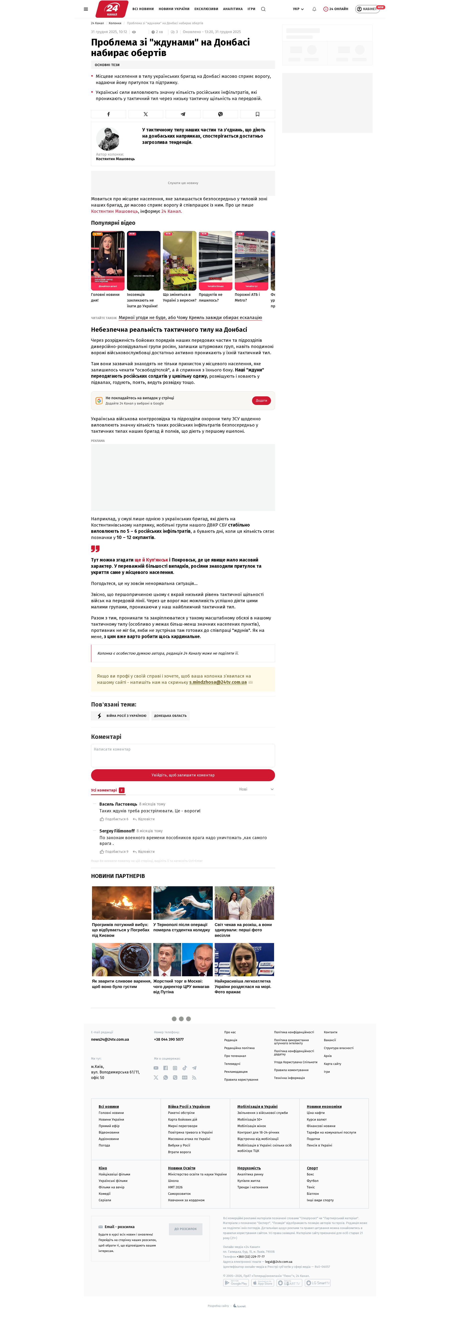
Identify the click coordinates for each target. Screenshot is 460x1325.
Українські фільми (113, 1181)
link (156, 1068)
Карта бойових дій (182, 1119)
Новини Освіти (181, 1168)
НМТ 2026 (175, 1187)
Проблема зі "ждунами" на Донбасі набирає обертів (165, 23)
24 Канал (98, 23)
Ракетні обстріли (181, 1113)
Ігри (251, 9)
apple (262, 1283)
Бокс (310, 1174)
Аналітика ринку (250, 1174)
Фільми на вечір (111, 1187)
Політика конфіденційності (294, 1032)
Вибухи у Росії (179, 1145)
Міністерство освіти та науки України (197, 1174)
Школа (173, 1181)
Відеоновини (109, 1132)
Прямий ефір (109, 1126)
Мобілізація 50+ (249, 1119)
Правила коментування (291, 1070)
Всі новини (143, 9)
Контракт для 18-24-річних (258, 1132)
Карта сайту (332, 1064)
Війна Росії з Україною (189, 1106)
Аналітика (233, 9)
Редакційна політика (239, 1048)
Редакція (230, 1040)
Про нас (230, 1032)
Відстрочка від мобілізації (258, 1139)
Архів (328, 1056)
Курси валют (317, 1119)
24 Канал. (171, 211)
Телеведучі (232, 1064)
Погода (104, 1145)
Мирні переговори (182, 1126)
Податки (313, 1139)
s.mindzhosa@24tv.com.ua (218, 682)
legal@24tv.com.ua (278, 1261)
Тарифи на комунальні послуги (331, 1132)
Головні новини (111, 1113)
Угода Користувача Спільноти (295, 1062)
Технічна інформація (289, 1078)
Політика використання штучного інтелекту (291, 1042)
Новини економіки (324, 1106)
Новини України (174, 9)
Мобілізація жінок (251, 1126)
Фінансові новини (321, 1126)
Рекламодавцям (235, 1071)
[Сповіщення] (314, 9)
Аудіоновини (109, 1139)
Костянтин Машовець (115, 159)
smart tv (289, 1283)
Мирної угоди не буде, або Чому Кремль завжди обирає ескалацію (190, 317)
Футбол (313, 1181)
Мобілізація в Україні (257, 1106)
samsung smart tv (318, 1283)
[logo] (112, 9)
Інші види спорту (320, 1200)
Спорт (312, 1168)
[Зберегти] (258, 114)
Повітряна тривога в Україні (190, 1132)
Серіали (105, 1200)
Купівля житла (248, 1181)
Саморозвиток (179, 1194)
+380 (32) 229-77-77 (251, 1256)
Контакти (330, 1032)
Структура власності (339, 1048)
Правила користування (241, 1079)
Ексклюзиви (206, 9)
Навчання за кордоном (186, 1200)
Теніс (311, 1187)
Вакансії (330, 1040)
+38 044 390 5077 (169, 1039)
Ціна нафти (316, 1113)
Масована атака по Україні (189, 1139)
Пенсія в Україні (319, 1145)
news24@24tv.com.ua (110, 1039)
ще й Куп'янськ (151, 560)
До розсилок (186, 1229)
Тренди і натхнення (252, 1187)
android (236, 1283)
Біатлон (313, 1194)
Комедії (104, 1194)
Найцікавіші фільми (114, 1174)
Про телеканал (235, 1056)
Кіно (103, 1168)
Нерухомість (249, 1168)
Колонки (115, 23)
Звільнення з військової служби (262, 1113)
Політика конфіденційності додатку (294, 1053)
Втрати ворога (179, 1152)
